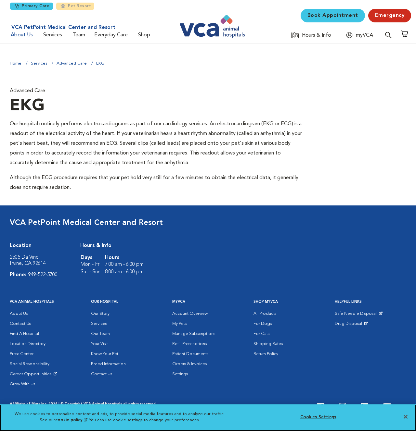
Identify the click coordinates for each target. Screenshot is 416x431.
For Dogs (263, 324)
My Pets (179, 324)
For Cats (261, 334)
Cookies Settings (318, 417)
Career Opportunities (32, 375)
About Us (22, 35)
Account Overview (190, 314)
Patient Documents (190, 354)
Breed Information (108, 364)
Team (78, 35)
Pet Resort (79, 6)
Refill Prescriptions (189, 344)
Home (15, 63)
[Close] (405, 417)
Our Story (100, 314)
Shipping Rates (268, 344)
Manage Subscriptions (193, 334)
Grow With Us (22, 384)
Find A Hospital (24, 334)
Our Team (100, 334)
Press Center (21, 354)
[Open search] (390, 35)
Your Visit (99, 344)
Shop (144, 35)
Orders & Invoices (189, 364)
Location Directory (28, 344)
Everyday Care (111, 35)
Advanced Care (72, 63)
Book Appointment (332, 15)
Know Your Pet (104, 354)
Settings (180, 374)
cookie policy (71, 420)
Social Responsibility (29, 364)
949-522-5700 (43, 274)
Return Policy (266, 354)
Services (52, 35)
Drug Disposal (351, 325)
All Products (265, 314)
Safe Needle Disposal (357, 315)
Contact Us (20, 324)
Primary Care (35, 6)
